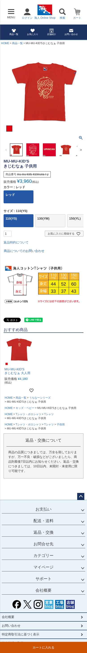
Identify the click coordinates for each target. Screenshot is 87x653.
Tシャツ (49, 414)
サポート (43, 579)
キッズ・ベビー (25, 408)
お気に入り (32, 34)
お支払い (43, 509)
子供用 (61, 424)
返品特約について (16, 242)
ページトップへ (80, 496)
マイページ (43, 567)
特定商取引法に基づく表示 (20, 634)
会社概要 (43, 590)
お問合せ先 (43, 544)
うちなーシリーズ (40, 397)
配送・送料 (43, 521)
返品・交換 (43, 532)
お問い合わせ (71, 34)
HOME (5, 43)
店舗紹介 (51, 34)
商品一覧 (13, 34)
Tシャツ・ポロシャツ (28, 414)
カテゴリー (43, 555)
